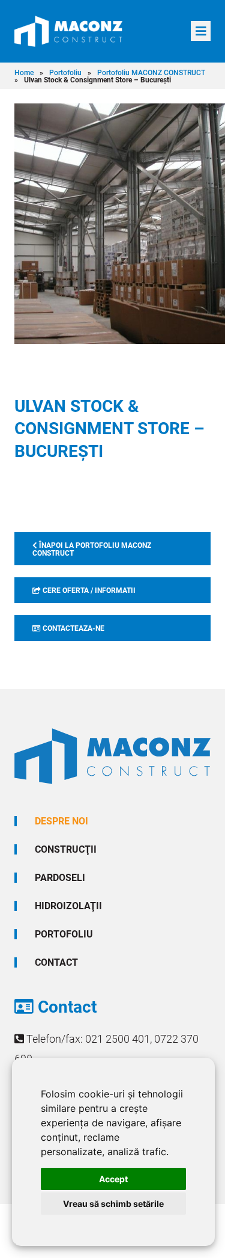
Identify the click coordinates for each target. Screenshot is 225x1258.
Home (24, 72)
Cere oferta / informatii (88, 590)
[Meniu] (201, 31)
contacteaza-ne (72, 628)
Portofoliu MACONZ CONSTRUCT (151, 72)
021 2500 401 (117, 1038)
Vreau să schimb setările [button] (113, 1203)
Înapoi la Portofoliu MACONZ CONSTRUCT (91, 548)
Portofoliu (65, 72)
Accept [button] (113, 1179)
